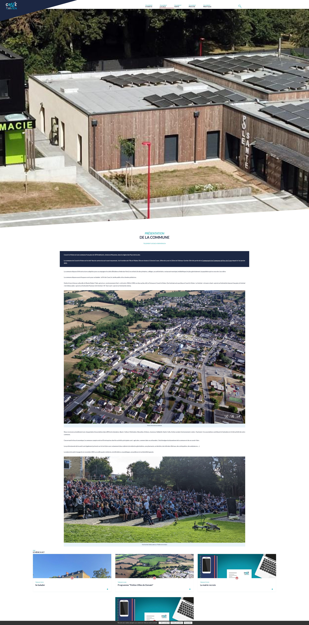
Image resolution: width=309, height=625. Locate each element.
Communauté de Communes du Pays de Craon (217, 260)
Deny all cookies (177, 622)
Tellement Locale (149, 243)
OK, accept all (165, 622)
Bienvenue (161, 243)
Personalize (188, 622)
